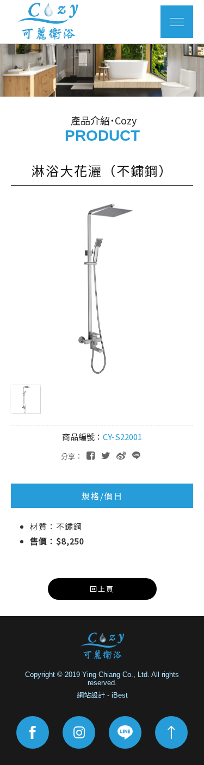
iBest (120, 695)
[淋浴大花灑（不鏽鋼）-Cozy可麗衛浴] (106, 455)
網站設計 (91, 695)
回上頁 (102, 589)
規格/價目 (102, 495)
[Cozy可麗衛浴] (102, 646)
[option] (102, 70)
